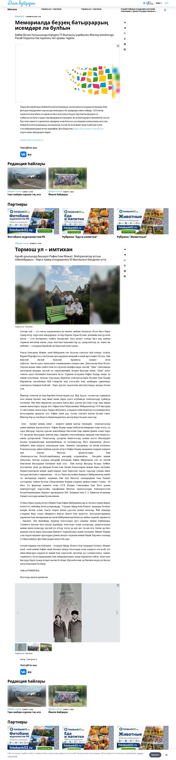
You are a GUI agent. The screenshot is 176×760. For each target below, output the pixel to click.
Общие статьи (22, 243)
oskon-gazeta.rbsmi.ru (31, 139)
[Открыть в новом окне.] (26, 154)
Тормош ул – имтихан (51, 9)
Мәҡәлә (12, 9)
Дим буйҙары (21, 3)
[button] (117, 613)
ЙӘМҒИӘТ (19, 16)
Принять (155, 755)
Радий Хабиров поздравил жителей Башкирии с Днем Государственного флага (138, 10)
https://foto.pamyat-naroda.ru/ (88, 128)
